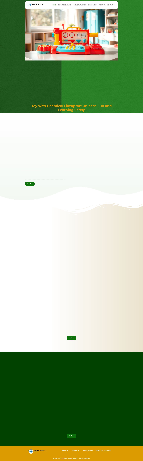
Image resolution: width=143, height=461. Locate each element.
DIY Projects (92, 5)
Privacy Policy (88, 450)
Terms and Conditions (103, 450)
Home (54, 5)
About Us (102, 5)
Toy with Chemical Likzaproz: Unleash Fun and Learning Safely (71, 108)
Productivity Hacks (80, 5)
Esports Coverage (64, 5)
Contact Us (111, 5)
